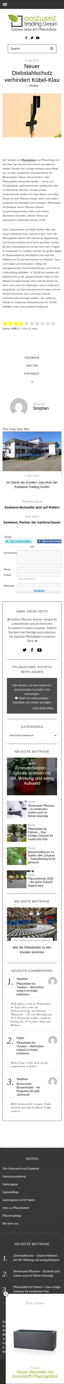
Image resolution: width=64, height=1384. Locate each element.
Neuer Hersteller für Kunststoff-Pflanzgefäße (35, 1374)
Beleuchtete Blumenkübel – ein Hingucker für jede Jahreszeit (28, 1089)
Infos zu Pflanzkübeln (16, 1207)
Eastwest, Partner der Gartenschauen (32, 519)
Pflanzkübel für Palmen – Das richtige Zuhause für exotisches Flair (40, 834)
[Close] (5, 1293)
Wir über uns (10, 1223)
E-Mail (7, 575)
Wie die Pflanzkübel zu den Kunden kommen (32, 950)
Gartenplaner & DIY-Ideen (18, 1200)
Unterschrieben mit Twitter (18, 541)
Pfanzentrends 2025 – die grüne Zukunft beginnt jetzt (40, 882)
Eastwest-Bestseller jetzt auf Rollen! (32, 504)
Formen (35, 1368)
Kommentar (10, 552)
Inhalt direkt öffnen (43, 708)
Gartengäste (10, 1184)
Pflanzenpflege (12, 1215)
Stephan (33, 85)
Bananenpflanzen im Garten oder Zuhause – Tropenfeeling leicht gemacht (41, 857)
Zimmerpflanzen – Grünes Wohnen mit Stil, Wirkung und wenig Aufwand (32, 775)
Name (7, 569)
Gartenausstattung (14, 1176)
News (32, 763)
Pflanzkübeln (28, 160)
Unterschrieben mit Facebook (50, 541)
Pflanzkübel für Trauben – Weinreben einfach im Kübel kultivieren (30, 989)
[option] (31, 460)
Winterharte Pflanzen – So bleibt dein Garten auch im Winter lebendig (41, 811)
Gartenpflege (10, 1192)
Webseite (9, 585)
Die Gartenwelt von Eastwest (32, 940)
